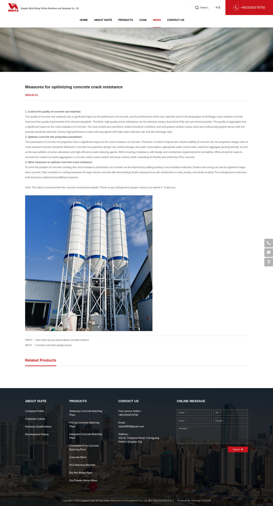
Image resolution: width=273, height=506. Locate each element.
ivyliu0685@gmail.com (131, 426)
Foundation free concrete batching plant (84, 447)
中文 (218, 7)
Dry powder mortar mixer (83, 480)
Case (143, 19)
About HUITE (103, 19)
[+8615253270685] (268, 243)
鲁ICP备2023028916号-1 (161, 500)
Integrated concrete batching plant (85, 436)
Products (125, 19)
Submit (236, 449)
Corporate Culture (35, 419)
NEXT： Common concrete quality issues (48, 345)
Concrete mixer (77, 457)
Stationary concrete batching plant (85, 413)
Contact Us (175, 19)
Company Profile (34, 411)
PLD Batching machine (82, 465)
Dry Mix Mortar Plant (80, 472)
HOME (84, 19)
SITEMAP (206, 500)
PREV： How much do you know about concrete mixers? (57, 340)
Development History (37, 434)
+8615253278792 (253, 7)
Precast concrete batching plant (84, 424)
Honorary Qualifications (38, 426)
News (157, 19)
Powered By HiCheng (189, 500)
